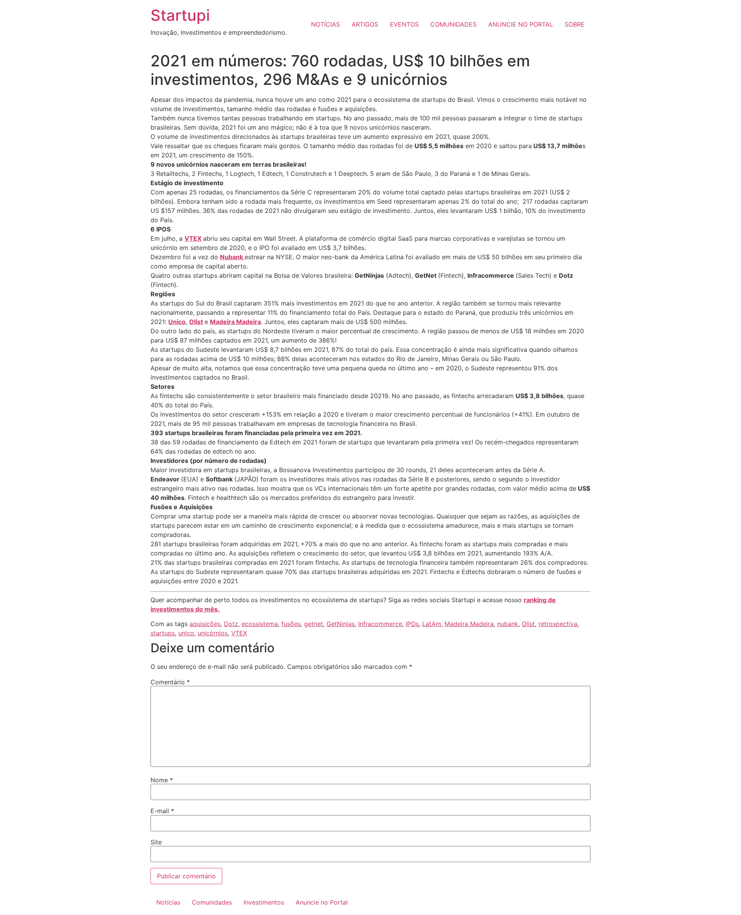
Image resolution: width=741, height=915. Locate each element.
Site (156, 842)
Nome (162, 780)
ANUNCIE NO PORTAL (520, 24)
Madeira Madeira (469, 624)
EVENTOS (404, 24)
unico (186, 633)
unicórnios (213, 633)
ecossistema (260, 624)
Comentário (170, 682)
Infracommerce (380, 624)
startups (163, 633)
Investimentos (264, 902)
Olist (196, 322)
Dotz (231, 624)
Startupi (180, 15)
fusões (291, 624)
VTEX (192, 238)
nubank (507, 624)
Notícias (168, 902)
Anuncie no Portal (322, 902)
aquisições (204, 624)
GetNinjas (341, 624)
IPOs (412, 624)
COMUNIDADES (453, 24)
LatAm (431, 624)
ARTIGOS (365, 24)
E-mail (162, 811)
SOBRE (575, 24)
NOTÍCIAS (325, 24)
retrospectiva (557, 624)
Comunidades (212, 902)
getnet (313, 624)
